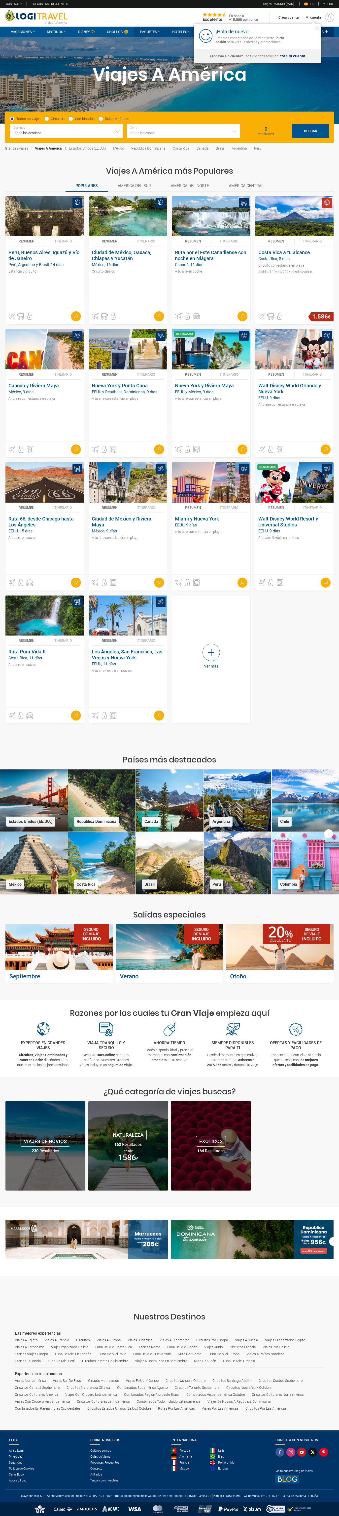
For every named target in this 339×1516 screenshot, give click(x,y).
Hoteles (179, 32)
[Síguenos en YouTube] (302, 1452)
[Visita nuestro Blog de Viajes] (302, 1479)
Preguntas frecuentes (50, 4)
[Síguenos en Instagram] (291, 1452)
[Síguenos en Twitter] (313, 1452)
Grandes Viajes (16, 148)
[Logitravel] (230, 17)
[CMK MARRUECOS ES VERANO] (86, 1239)
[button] (11, 316)
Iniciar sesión (301, 36)
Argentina (239, 148)
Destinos (55, 32)
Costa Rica (181, 148)
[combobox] (66, 131)
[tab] (87, 186)
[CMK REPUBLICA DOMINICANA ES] (252, 1239)
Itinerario (62, 241)
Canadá (203, 148)
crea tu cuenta (292, 56)
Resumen (26, 241)
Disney (84, 32)
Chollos (115, 32)
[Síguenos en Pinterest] (324, 1452)
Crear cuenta (288, 17)
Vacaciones (21, 32)
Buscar (310, 131)
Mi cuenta (313, 17)
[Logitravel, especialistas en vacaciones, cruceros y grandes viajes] (36, 15)
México (118, 148)
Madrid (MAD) (278, 4)
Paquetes (148, 32)
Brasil (220, 148)
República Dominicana (148, 148)
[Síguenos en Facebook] (280, 1452)
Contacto (14, 4)
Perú (257, 148)
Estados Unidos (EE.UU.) (87, 148)
